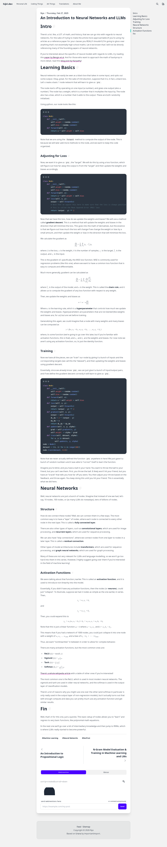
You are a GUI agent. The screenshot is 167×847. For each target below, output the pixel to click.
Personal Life (22, 4)
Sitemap (86, 826)
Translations (64, 4)
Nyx (42, 13)
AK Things (51, 4)
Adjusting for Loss (53, 156)
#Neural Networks (70, 738)
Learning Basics (57, 67)
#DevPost (86, 738)
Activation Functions (55, 573)
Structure (47, 509)
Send (122, 806)
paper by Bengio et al (54, 57)
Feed (79, 826)
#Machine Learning (50, 738)
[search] (157, 4)
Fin (43, 709)
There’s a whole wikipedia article (55, 673)
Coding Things (37, 4)
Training (46, 351)
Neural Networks (59, 488)
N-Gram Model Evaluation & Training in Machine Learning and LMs (109, 753)
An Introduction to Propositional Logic (52, 755)
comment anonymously (118, 801)
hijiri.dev (7, 3)
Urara (78, 833)
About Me (77, 4)
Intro (46, 26)
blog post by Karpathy (71, 60)
